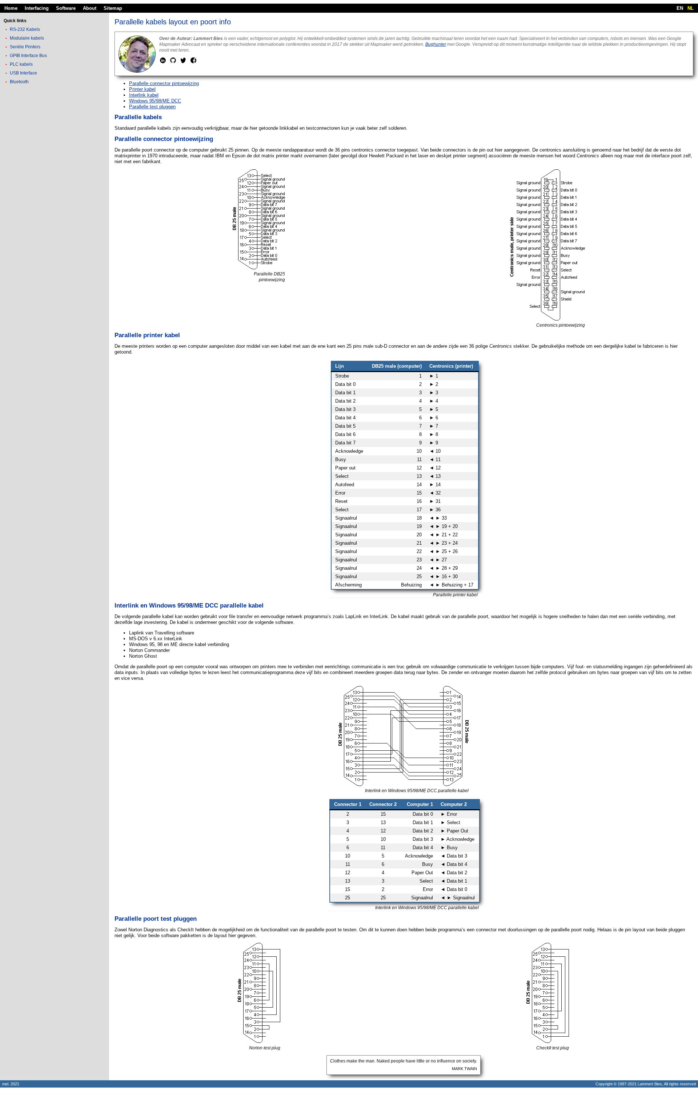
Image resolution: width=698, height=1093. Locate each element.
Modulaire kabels (27, 38)
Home (10, 8)
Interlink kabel (144, 95)
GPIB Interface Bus (28, 55)
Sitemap (113, 8)
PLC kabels (21, 64)
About (89, 8)
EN (680, 8)
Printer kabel (142, 89)
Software (66, 8)
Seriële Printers (25, 46)
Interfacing (37, 8)
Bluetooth (19, 81)
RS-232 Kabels (25, 29)
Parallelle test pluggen (152, 106)
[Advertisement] (54, 201)
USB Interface (23, 73)
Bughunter (435, 44)
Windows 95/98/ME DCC (155, 101)
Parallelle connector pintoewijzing (164, 83)
